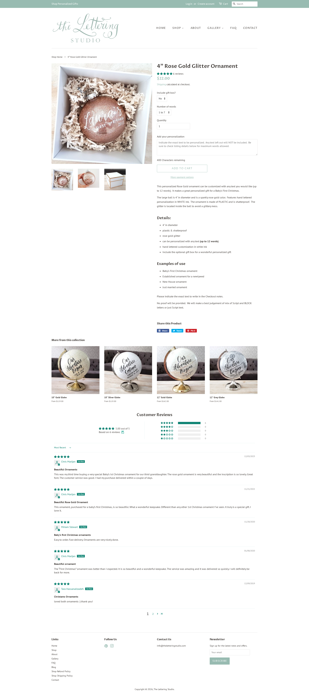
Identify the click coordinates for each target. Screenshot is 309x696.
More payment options (182, 177)
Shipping (161, 84)
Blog (54, 667)
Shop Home (57, 57)
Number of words (166, 106)
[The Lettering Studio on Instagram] (112, 646)
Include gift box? (166, 92)
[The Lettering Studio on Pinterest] (106, 646)
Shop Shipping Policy (62, 675)
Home (161, 28)
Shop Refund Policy (61, 671)
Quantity (161, 120)
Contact (250, 28)
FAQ (233, 28)
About (196, 28)
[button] (165, 73)
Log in (189, 3)
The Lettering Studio (164, 689)
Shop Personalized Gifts (65, 3)
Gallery (214, 28)
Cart (225, 3)
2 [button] (153, 613)
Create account (206, 3)
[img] (62, 456)
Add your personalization (170, 136)
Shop (177, 28)
